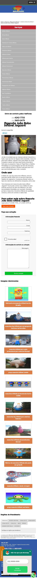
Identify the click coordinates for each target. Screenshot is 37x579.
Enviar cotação (18, 273)
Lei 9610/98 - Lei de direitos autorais (8, 538)
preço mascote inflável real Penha (18, 507)
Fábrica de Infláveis (6, 46)
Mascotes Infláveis (6, 70)
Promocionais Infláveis (7, 77)
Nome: (28, 220)
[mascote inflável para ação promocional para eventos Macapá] (18, 340)
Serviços (18, 27)
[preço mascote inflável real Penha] (18, 497)
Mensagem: (25, 248)
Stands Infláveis (6, 97)
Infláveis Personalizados (8, 62)
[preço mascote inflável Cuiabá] (18, 363)
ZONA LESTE (23, 520)
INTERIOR (17, 526)
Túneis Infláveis (6, 109)
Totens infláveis (6, 105)
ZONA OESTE (5, 523)
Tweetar (4, 133)
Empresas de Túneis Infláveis (9, 42)
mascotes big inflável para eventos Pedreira (18, 418)
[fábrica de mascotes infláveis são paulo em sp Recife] (18, 453)
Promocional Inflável (7, 81)
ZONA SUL (13, 523)
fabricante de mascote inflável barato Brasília (18, 304)
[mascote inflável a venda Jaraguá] (18, 476)
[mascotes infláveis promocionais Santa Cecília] (18, 384)
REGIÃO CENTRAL (13, 520)
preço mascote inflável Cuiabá (18, 372)
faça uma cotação (8, 206)
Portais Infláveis (6, 74)
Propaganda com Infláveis (8, 85)
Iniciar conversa (17, 569)
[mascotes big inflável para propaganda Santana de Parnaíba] (18, 316)
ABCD (19, 523)
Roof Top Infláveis (6, 93)
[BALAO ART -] (18, 8)
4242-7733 (8, 15)
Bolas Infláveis (5, 39)
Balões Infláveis (6, 31)
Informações (2, 554)
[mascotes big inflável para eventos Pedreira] (18, 407)
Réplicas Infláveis (6, 89)
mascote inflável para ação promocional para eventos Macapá (18, 350)
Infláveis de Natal (6, 54)
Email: (28, 225)
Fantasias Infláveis (6, 50)
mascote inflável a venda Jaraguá (18, 486)
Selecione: (5, 520)
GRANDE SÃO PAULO (7, 526)
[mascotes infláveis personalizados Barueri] (18, 430)
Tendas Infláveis (6, 101)
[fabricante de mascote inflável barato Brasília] (18, 293)
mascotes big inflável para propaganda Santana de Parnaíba (18, 327)
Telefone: (27, 231)
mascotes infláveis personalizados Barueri (18, 441)
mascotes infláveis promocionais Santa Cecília (18, 394)
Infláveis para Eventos (7, 58)
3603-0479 (8, 18)
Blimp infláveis (5, 35)
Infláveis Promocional (7, 66)
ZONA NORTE (31, 520)
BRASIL (24, 523)
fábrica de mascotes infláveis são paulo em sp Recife (18, 464)
